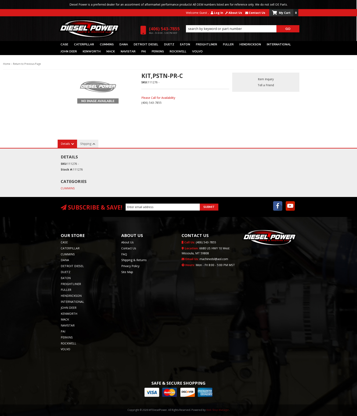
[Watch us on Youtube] (290, 206)
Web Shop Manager (217, 410)
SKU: (144, 82)
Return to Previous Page (27, 64)
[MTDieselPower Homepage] (97, 28)
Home (6, 64)
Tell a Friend (266, 85)
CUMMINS (68, 188)
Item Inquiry (266, 79)
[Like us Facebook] (278, 206)
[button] (242, 29)
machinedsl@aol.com (206, 259)
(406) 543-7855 (199, 242)
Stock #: (67, 169)
